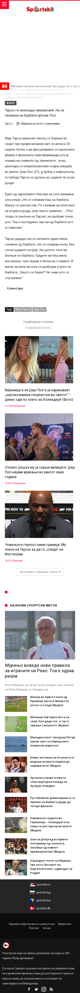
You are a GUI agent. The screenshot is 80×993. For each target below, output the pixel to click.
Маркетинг (64, 924)
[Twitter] (36, 989)
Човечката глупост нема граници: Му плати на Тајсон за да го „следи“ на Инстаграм (35, 549)
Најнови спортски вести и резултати (32, 924)
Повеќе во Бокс (38, 327)
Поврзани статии (38, 322)
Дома (8, 93)
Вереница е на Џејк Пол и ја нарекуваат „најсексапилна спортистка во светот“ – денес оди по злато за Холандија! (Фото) (39, 395)
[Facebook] (28, 989)
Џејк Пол (39, 309)
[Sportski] (40, 5)
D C (11, 123)
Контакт (34, 928)
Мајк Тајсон (23, 309)
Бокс (18, 93)
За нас (47, 928)
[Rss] (51, 989)
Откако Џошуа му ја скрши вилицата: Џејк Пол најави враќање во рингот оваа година (40, 472)
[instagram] (43, 989)
